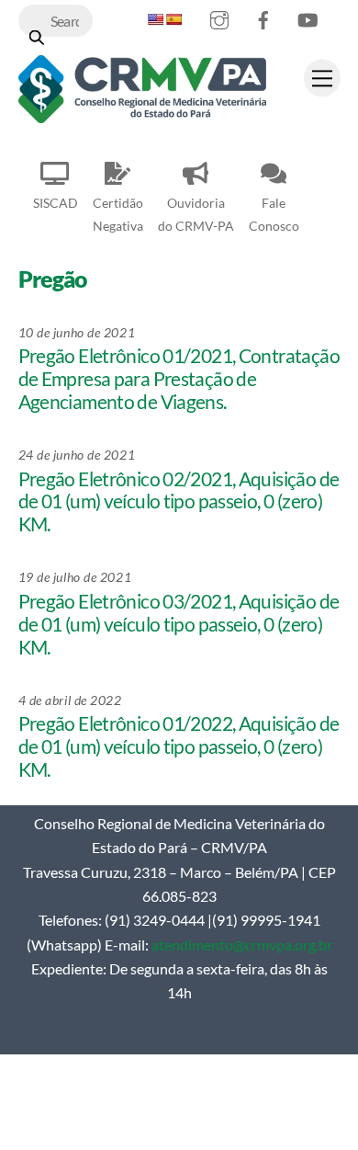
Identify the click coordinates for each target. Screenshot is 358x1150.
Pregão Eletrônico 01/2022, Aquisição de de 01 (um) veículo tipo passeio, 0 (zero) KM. (179, 746)
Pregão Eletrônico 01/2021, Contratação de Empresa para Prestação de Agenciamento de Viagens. (179, 379)
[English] (155, 19)
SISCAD (55, 203)
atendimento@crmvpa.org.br (241, 944)
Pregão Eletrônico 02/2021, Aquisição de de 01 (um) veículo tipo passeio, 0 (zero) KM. (179, 502)
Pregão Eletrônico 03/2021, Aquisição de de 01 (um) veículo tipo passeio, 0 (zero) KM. (179, 624)
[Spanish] (173, 19)
